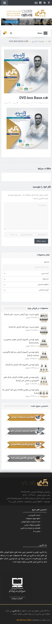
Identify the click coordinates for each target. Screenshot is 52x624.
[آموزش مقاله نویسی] (26, 444)
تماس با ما (36, 531)
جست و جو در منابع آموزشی (30, 521)
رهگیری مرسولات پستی (32, 525)
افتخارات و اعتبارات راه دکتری (30, 528)
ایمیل (6, 103)
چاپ (14, 103)
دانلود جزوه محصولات (33, 518)
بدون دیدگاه (25, 102)
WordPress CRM (24, 620)
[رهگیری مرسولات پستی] (26, 417)
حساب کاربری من (34, 515)
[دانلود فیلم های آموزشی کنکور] (26, 431)
